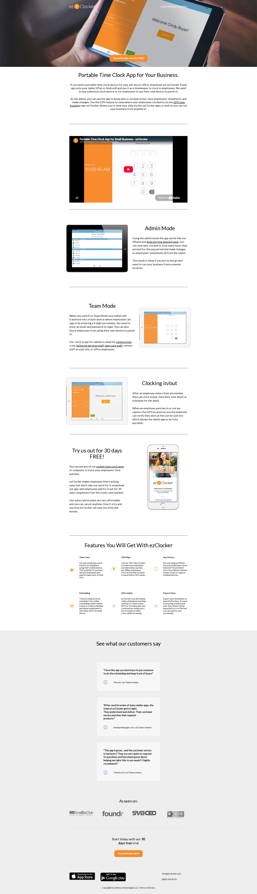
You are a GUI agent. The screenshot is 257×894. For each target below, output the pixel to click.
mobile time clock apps (110, 466)
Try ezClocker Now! (128, 853)
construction (124, 341)
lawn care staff (113, 345)
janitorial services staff (90, 345)
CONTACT (182, 6)
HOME (163, 6)
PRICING (172, 6)
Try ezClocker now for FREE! (128, 58)
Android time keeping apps (162, 241)
